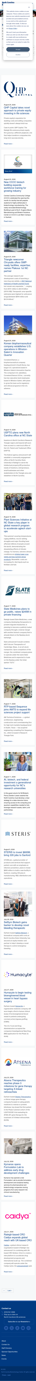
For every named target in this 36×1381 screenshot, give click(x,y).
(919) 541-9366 (9, 1312)
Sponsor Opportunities (10, 1351)
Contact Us (6, 1344)
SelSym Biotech (21, 933)
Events (4, 1359)
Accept (18, 49)
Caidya (6, 1245)
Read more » (8, 144)
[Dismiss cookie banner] (29, 7)
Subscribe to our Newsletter (18, 1322)
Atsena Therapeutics (23, 1097)
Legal (8, 1375)
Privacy (4, 1375)
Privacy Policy (13, 28)
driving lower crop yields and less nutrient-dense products (16, 557)
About (4, 1341)
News (4, 1355)
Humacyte (19, 1006)
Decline (18, 54)
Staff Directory (7, 1348)
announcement (22, 1266)
